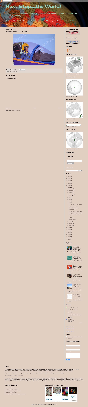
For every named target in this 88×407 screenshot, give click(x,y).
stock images (52, 401)
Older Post (60, 108)
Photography (35, 21)
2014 (69, 236)
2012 (69, 239)
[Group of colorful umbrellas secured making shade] (65, 395)
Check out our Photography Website (13, 390)
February (71, 223)
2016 (69, 232)
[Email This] (19, 70)
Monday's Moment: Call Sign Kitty (75, 204)
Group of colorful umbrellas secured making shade (65, 398)
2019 (69, 227)
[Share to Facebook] (23, 70)
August (70, 195)
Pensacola (15, 71)
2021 (69, 185)
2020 (69, 187)
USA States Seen (11, 25)
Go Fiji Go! (75, 265)
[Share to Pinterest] (24, 70)
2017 (69, 230)
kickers (46, 404)
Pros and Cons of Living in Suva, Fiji (76, 257)
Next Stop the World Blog (70, 328)
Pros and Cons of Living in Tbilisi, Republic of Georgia (77, 247)
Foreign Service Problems (73, 314)
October (70, 192)
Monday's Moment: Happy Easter (75, 213)
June (70, 199)
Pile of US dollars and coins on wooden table (48, 398)
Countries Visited (71, 21)
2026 (69, 176)
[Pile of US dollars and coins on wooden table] (49, 395)
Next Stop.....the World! (33, 6)
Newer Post (8, 108)
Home (8, 21)
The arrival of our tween (73, 206)
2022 (69, 183)
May (70, 201)
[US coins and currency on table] (57, 392)
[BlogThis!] (20, 70)
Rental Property (47, 21)
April (70, 202)
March (70, 221)
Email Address (70, 158)
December (71, 188)
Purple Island (71, 217)
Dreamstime (59, 401)
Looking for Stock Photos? (11, 392)
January (70, 225)
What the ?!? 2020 (72, 219)
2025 (69, 178)
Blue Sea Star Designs (20, 21)
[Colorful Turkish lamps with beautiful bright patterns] (73, 393)
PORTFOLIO (74, 400)
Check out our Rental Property (12, 389)
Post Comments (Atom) (16, 110)
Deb (69, 49)
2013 (69, 237)
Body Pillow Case (72, 209)
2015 (69, 234)
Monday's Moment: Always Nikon (75, 211)
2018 (69, 229)
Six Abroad (70, 319)
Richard (70, 51)
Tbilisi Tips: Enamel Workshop (77, 285)
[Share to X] (21, 70)
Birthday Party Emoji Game (73, 207)
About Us (59, 21)
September (71, 194)
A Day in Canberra (71, 320)
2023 (69, 181)
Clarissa (10, 71)
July (70, 197)
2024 (69, 180)
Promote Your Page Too (70, 331)
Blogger (54, 404)
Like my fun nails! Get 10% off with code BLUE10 (16, 394)
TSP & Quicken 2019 (77, 294)
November (71, 190)
